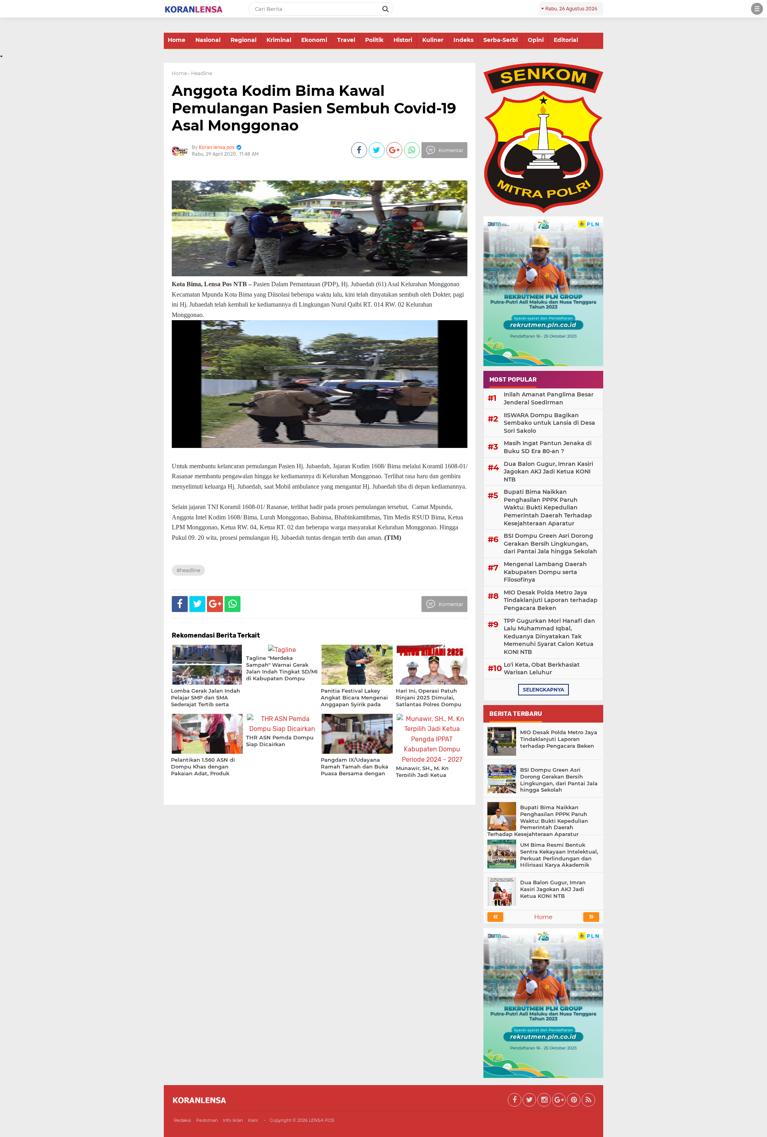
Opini (536, 40)
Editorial (566, 40)
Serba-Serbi (500, 40)
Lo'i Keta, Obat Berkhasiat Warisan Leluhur (542, 668)
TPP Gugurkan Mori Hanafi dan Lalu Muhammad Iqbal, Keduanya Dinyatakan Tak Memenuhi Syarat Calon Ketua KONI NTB (549, 636)
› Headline (200, 73)
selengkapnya (543, 690)
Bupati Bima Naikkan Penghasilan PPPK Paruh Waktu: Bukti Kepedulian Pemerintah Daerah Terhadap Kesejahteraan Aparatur (548, 507)
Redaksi (182, 1120)
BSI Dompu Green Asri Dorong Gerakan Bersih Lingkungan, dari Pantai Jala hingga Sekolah (550, 543)
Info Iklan (233, 1120)
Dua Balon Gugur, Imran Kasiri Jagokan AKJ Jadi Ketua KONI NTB (548, 471)
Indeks (463, 40)
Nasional (208, 40)
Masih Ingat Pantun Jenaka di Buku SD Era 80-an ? (548, 447)
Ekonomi (314, 40)
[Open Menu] (757, 9)
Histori (402, 40)
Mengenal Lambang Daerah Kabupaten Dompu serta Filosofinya (545, 572)
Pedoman (207, 1120)
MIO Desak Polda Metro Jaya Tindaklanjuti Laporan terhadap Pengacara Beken (551, 600)
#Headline (188, 570)
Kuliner (432, 40)
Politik (374, 40)
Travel (346, 40)
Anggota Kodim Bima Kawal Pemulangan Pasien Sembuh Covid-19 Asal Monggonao (314, 108)
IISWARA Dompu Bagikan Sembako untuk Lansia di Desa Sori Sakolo (549, 423)
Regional (243, 40)
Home (176, 40)
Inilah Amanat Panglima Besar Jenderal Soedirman (549, 398)
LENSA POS (321, 1120)
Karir (253, 1120)
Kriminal (278, 40)
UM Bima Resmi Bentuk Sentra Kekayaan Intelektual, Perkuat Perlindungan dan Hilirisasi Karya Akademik (559, 855)
